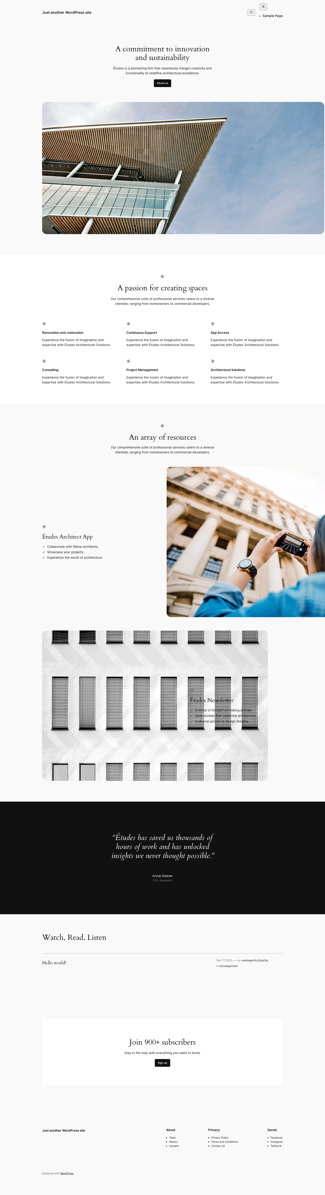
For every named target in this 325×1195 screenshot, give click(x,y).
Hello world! (54, 963)
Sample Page (273, 16)
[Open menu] (251, 12)
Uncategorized (228, 965)
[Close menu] (263, 7)
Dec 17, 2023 (224, 960)
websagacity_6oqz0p (255, 960)
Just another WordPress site (66, 12)
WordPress (67, 1173)
